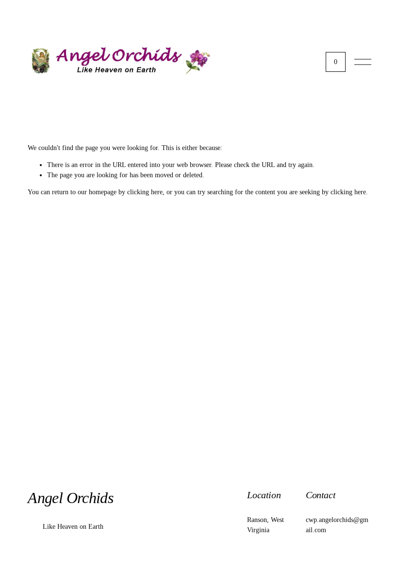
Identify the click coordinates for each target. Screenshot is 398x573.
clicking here (145, 192)
